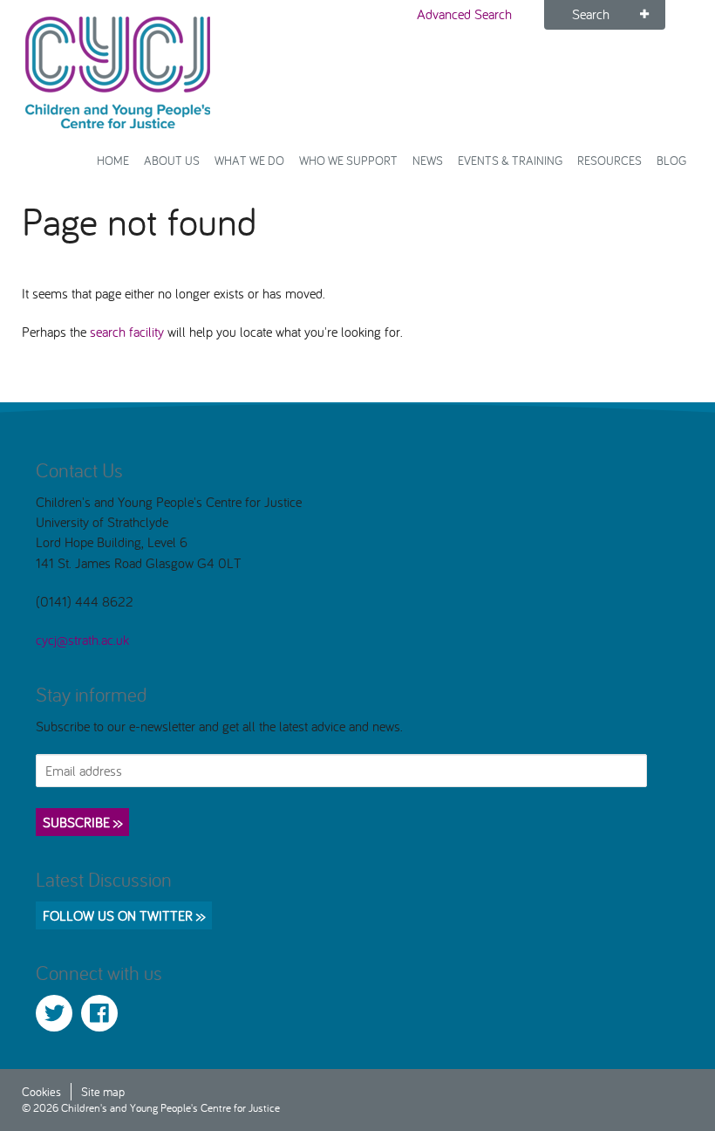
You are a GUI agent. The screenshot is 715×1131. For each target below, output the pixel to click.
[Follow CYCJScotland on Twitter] (54, 1013)
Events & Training (510, 160)
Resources (609, 160)
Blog (671, 160)
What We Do (249, 160)
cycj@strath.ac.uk (82, 639)
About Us (172, 160)
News (427, 160)
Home (113, 160)
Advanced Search (464, 14)
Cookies (41, 1091)
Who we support (348, 160)
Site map (103, 1091)
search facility (127, 331)
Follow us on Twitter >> (124, 915)
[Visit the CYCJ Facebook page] (99, 1013)
